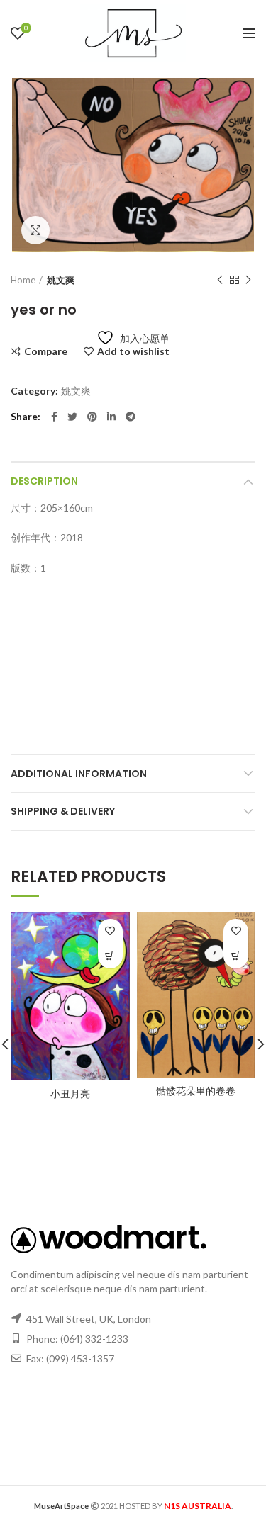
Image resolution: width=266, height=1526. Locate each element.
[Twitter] (72, 416)
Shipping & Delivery (63, 811)
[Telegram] (130, 416)
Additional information (79, 774)
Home (23, 280)
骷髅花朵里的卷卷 (195, 1091)
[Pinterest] (92, 416)
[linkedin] (111, 416)
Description (44, 481)
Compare (45, 351)
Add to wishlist (133, 351)
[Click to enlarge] (35, 230)
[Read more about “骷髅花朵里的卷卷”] (235, 956)
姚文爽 (60, 280)
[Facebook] (54, 416)
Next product (248, 280)
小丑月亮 (70, 1093)
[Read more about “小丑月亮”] (110, 956)
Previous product (220, 280)
